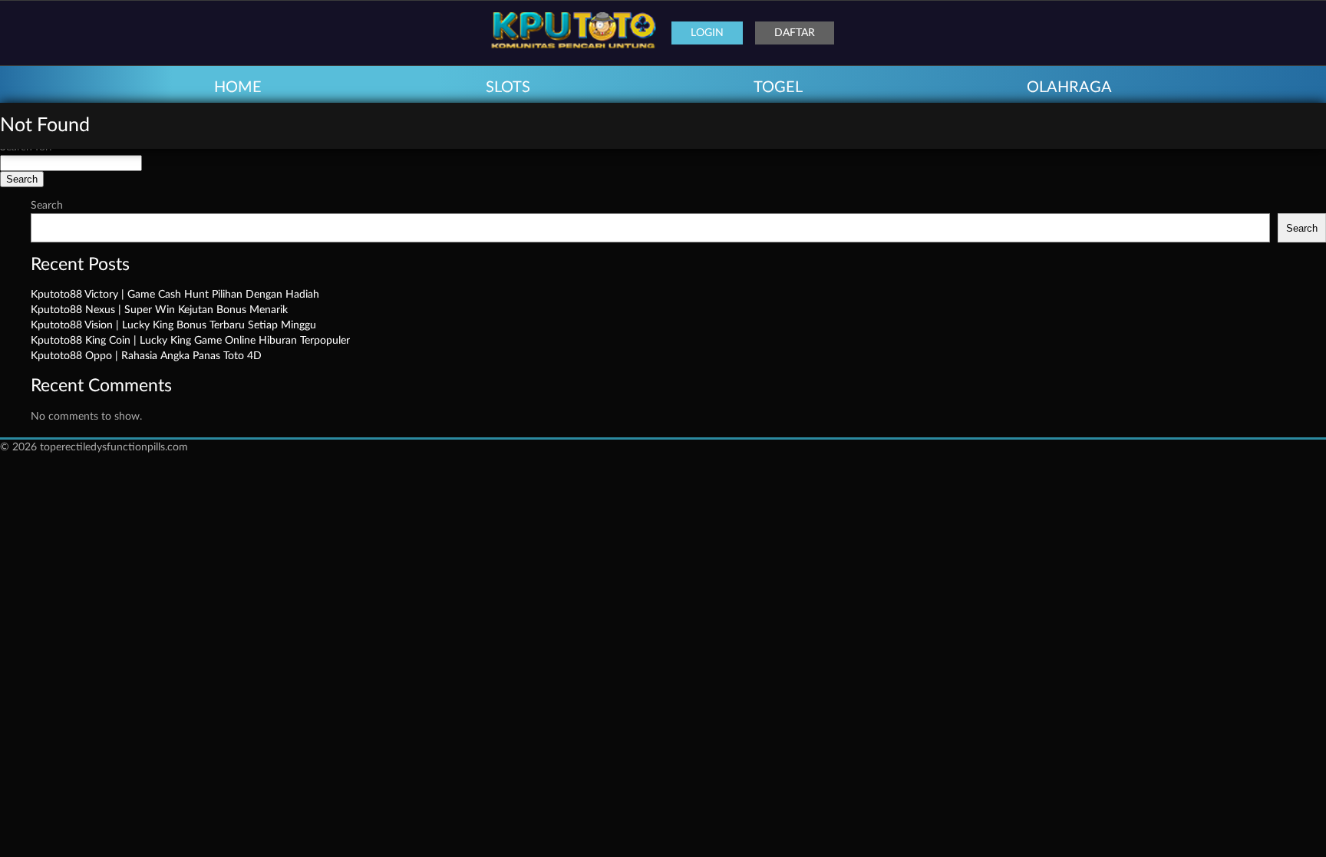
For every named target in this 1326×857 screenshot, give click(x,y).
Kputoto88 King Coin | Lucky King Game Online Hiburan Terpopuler (190, 340)
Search (47, 205)
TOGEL (778, 87)
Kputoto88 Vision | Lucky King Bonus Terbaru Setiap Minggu (173, 325)
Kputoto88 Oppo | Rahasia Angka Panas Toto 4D (146, 356)
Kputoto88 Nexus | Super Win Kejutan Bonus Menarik (159, 310)
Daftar (794, 33)
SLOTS (508, 87)
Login (707, 33)
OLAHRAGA (1069, 87)
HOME (238, 87)
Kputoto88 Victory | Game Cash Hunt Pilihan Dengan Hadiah (175, 294)
